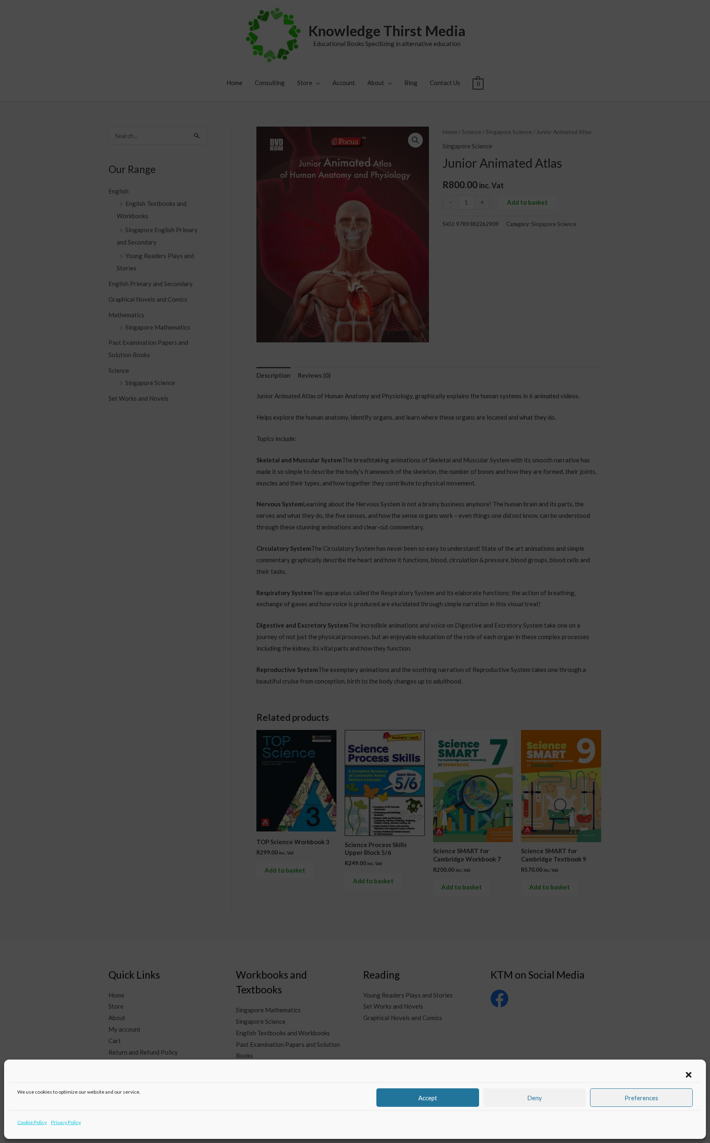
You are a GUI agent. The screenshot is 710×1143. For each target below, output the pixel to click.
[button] (689, 1075)
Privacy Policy (66, 1122)
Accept (427, 1097)
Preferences (641, 1097)
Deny (534, 1097)
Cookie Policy (32, 1122)
